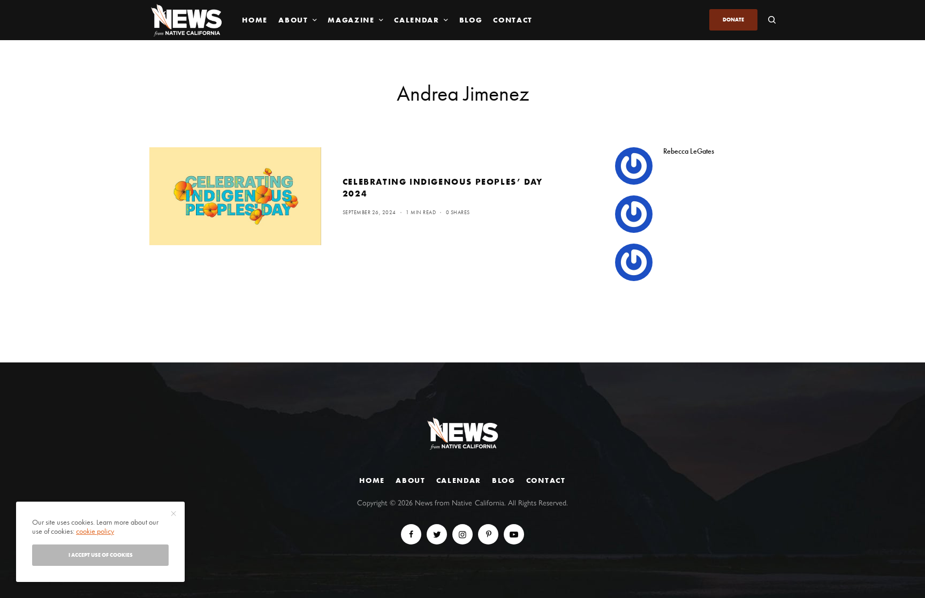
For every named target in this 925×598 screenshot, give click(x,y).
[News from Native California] (186, 20)
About (410, 480)
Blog (503, 480)
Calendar (458, 480)
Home (372, 480)
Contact (546, 480)
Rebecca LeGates (688, 151)
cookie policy (95, 531)
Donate (733, 19)
